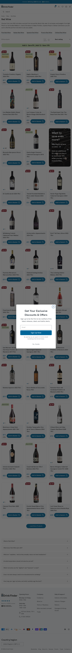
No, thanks (36, 344)
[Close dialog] (53, 306)
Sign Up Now (36, 333)
